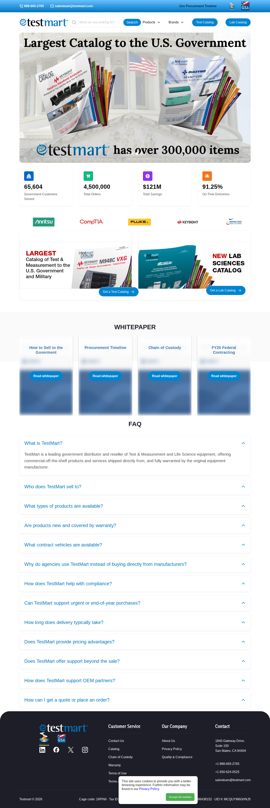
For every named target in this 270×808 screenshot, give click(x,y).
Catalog (113, 749)
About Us (168, 741)
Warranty (114, 765)
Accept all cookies (180, 797)
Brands (174, 22)
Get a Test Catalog (116, 291)
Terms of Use (117, 773)
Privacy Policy (149, 789)
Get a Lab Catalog (223, 290)
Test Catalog (205, 22)
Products (149, 22)
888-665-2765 (34, 6)
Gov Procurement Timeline (198, 6)
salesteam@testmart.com (74, 6)
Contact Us (116, 741)
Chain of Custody (120, 757)
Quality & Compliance (177, 757)
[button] (129, 153)
